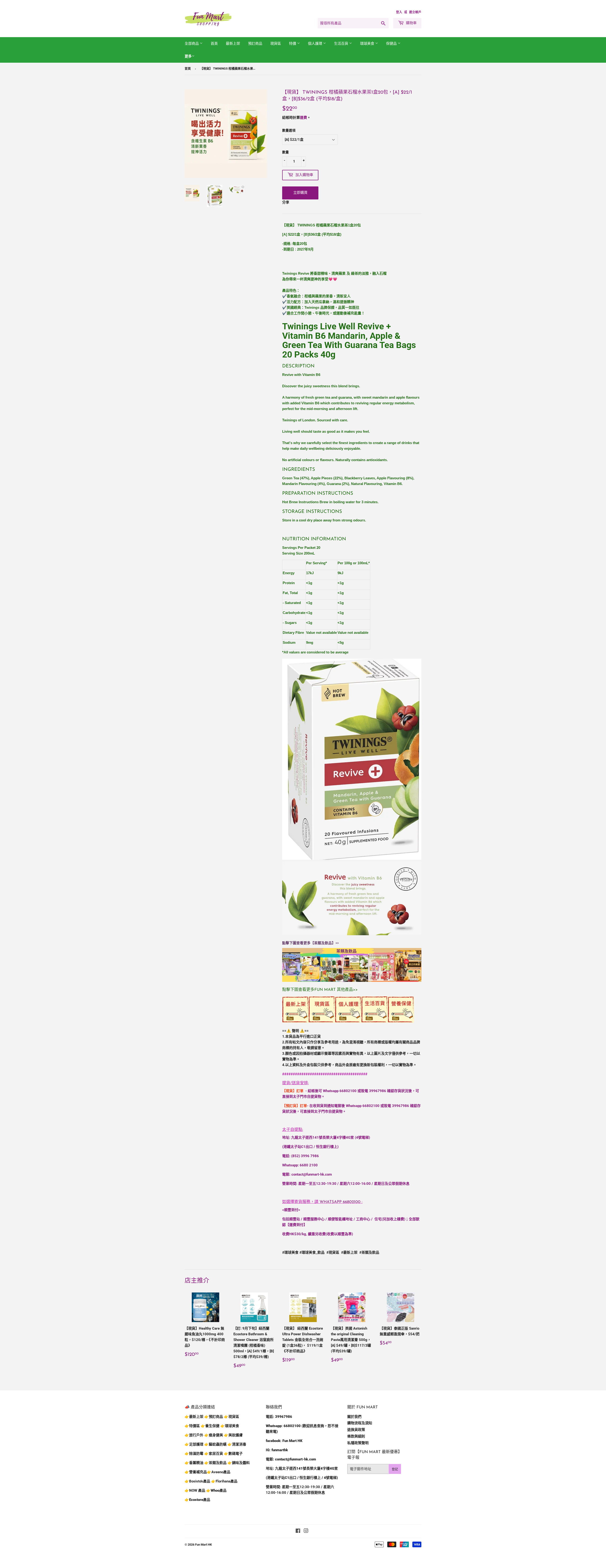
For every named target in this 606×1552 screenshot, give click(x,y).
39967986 (377, 1091)
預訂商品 (255, 43)
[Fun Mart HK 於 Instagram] (306, 1531)
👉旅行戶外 (194, 1435)
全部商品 (192, 43)
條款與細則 (356, 1436)
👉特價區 (193, 1426)
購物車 (411, 23)
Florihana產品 (226, 1481)
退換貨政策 (356, 1430)
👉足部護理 (194, 1444)
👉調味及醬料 (238, 1463)
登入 (399, 12)
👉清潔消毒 (236, 1444)
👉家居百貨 (213, 1453)
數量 (285, 152)
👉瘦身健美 (213, 1435)
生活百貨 (341, 43)
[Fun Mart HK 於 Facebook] (297, 1531)
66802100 (347, 1091)
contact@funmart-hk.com (311, 1174)
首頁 (214, 43)
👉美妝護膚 (233, 1435)
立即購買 (300, 192)
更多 (188, 56)
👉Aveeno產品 (218, 1472)
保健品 (392, 43)
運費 (303, 117)
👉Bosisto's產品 (198, 1481)
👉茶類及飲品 (215, 1463)
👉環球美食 (229, 1426)
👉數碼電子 (233, 1453)
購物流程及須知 (359, 1423)
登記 (395, 1469)
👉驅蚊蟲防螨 (215, 1444)
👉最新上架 (194, 1417)
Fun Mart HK (203, 1544)
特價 (293, 43)
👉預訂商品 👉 (216, 1417)
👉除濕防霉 (194, 1453)
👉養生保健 (210, 1426)
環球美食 (367, 43)
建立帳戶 (415, 12)
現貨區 (275, 43)
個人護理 (315, 43)
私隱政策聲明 (358, 1443)
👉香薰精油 (194, 1463)
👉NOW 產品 (195, 1490)
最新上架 (233, 43)
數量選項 (288, 130)
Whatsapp (340, 1202)
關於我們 (354, 1417)
